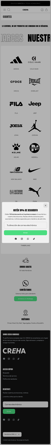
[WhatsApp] (28, 239)
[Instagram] (21, 239)
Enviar (25, 233)
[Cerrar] (45, 205)
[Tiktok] (34, 239)
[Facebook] (15, 239)
